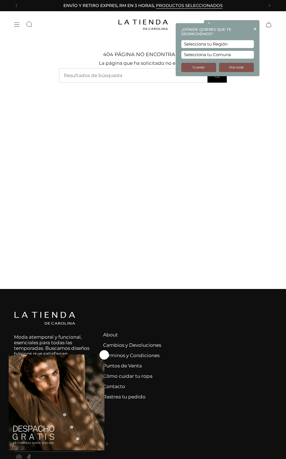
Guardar (199, 67)
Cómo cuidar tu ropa (127, 376)
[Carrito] (268, 24)
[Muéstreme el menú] (16, 24)
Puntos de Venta (122, 366)
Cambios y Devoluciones (132, 345)
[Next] (269, 5)
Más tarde (236, 67)
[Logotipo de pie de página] (44, 318)
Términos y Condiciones (131, 355)
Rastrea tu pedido (124, 397)
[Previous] (16, 5)
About (110, 335)
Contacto (114, 386)
